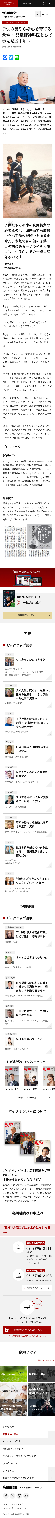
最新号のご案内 (10, 1434)
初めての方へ (9, 1426)
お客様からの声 (10, 1463)
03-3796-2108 (39, 1276)
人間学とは (8, 1470)
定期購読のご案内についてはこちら (28, 1335)
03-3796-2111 (39, 1248)
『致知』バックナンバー (14, 1448)
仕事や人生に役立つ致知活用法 (18, 1477)
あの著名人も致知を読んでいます (19, 1456)
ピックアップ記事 (12, 1441)
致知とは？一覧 (44, 1360)
